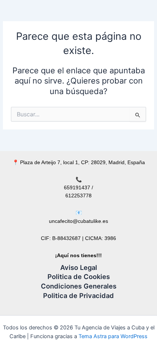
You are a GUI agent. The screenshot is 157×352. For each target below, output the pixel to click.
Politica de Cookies (78, 276)
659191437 (77, 187)
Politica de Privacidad (78, 295)
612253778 (78, 195)
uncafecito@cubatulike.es (78, 221)
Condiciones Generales (78, 286)
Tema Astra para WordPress (113, 336)
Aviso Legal (78, 267)
